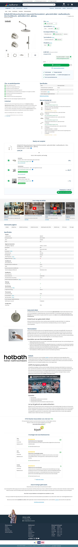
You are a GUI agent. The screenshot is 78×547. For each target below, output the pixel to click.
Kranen (10, 11)
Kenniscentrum (19, 8)
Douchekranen (14, 11)
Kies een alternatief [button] (21, 162)
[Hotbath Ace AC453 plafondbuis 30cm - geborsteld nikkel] (42, 127)
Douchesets (21, 11)
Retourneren (7, 529)
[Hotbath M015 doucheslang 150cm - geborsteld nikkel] (42, 113)
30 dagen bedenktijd (52, 1)
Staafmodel (59, 39)
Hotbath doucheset (34, 227)
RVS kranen (64, 227)
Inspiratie (25, 8)
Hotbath (7, 227)
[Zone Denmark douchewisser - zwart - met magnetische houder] (14, 170)
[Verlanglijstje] (68, 4)
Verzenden (7, 528)
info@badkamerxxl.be (29, 520)
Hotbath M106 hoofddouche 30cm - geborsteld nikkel (55, 117)
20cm (45, 28)
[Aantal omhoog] (52, 62)
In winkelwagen (57, 65)
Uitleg (47, 21)
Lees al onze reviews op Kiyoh (38, 424)
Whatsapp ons (27, 519)
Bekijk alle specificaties (44, 96)
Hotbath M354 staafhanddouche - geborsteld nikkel (54, 121)
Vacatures (30, 533)
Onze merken (30, 536)
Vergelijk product (71, 16)
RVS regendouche (73, 227)
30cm (57, 28)
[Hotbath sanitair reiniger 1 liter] (14, 180)
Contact (29, 529)
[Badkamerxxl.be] (13, 4)
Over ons (30, 526)
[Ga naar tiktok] (29, 538)
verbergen (59, 545)
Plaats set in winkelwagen (65, 192)
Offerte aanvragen (8, 530)
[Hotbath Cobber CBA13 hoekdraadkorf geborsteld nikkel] (14, 160)
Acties (14, 8)
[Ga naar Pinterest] (37, 538)
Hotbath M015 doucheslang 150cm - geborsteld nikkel (55, 112)
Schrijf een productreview (39, 502)
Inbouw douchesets (27, 11)
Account (63, 5)
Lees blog (6, 219)
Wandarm (65, 34)
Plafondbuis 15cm (47, 34)
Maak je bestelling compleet (58, 68)
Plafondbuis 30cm (58, 34)
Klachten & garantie (9, 532)
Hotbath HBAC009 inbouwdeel (50, 102)
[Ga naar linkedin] (31, 538)
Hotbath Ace (14, 227)
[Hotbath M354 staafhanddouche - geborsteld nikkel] (42, 122)
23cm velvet (50, 28)
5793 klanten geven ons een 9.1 (41, 1)
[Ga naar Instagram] (35, 538)
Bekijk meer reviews (40, 479)
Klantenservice (70, 8)
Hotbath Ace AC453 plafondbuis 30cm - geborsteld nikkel (55, 126)
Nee (45, 45)
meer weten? (53, 545)
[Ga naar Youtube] (38, 538)
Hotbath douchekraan (23, 227)
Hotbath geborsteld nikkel (46, 227)
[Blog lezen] (14, 208)
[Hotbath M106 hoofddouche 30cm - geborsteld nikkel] (42, 118)
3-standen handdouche (48, 39)
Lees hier (57, 499)
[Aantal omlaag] (47, 62)
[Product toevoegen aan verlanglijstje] (71, 65)
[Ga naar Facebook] (33, 538)
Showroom (52, 8)
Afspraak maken (58, 8)
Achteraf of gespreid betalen (28, 1)
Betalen (6, 526)
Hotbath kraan (56, 227)
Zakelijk (64, 8)
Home (6, 11)
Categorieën (7, 8)
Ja (49, 45)
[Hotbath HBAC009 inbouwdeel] (42, 103)
